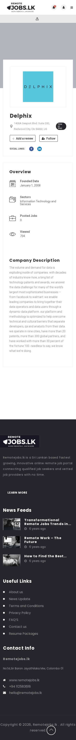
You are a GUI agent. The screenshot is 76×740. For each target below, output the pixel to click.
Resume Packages (23, 633)
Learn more (17, 493)
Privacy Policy (20, 612)
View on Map (60, 126)
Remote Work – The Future (42, 540)
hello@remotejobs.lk (25, 692)
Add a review (24, 138)
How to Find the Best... (45, 556)
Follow (50, 138)
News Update (19, 599)
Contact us (18, 626)
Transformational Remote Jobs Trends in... (47, 522)
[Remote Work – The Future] (11, 542)
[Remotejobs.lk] (20, 7)
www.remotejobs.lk (24, 680)
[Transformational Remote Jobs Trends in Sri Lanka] (11, 524)
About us (16, 592)
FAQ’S (13, 619)
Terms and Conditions (26, 606)
